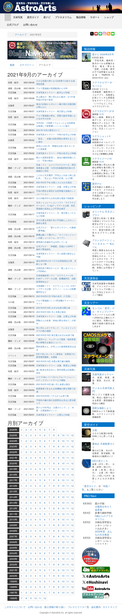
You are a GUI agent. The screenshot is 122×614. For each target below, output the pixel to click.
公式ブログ (13, 24)
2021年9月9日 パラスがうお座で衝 (52, 395)
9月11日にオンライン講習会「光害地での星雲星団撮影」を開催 (55, 355)
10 (63, 435)
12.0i (101, 114)
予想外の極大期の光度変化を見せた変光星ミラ (56, 401)
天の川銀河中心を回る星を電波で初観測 (55, 198)
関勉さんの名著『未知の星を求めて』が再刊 (56, 322)
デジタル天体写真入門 (103, 389)
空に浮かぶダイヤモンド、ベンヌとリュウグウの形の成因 (56, 329)
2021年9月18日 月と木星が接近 (51, 311)
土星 (94, 430)
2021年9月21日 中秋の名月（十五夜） (54, 296)
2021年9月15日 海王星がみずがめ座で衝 (55, 335)
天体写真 (18, 17)
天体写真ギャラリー (103, 374)
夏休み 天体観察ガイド (103, 445)
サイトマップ (110, 607)
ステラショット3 (101, 136)
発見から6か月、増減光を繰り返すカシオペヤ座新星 (55, 147)
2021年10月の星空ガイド (48, 130)
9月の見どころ (100, 461)
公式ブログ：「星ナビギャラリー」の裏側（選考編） (56, 229)
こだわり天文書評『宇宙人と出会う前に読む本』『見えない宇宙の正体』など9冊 (56, 176)
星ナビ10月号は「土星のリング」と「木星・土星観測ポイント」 (55, 409)
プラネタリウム (63, 17)
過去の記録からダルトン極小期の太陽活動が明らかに (56, 105)
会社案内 (96, 607)
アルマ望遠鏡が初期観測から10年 (52, 88)
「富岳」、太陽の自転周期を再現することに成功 (56, 140)
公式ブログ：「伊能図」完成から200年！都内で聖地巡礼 (55, 248)
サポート (95, 17)
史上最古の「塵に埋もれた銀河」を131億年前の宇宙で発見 (55, 98)
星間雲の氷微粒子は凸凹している (51, 241)
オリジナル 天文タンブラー (103, 213)
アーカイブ (21, 34)
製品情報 (81, 17)
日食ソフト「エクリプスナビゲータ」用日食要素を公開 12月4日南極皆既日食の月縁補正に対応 (56, 167)
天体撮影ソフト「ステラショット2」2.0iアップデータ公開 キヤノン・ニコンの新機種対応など (56, 288)
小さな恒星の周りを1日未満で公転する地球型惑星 (55, 82)
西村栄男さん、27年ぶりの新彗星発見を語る (56, 348)
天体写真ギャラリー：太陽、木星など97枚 (56, 186)
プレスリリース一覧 (78, 607)
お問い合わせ (30, 24)
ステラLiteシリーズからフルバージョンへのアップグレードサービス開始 (55, 378)
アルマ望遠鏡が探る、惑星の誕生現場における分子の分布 (56, 117)
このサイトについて (15, 607)
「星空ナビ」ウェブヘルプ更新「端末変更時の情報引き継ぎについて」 (56, 341)
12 (72, 435)
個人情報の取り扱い (55, 607)
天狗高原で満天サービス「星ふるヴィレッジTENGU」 (56, 269)
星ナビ (47, 17)
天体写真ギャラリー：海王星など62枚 (54, 111)
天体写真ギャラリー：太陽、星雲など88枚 (56, 365)
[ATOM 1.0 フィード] (108, 33)
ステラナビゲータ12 (103, 111)
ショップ (109, 17)
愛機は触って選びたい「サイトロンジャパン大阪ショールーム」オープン (56, 236)
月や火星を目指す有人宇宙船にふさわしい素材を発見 (56, 221)
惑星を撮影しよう (101, 408)
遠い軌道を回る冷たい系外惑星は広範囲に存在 (56, 371)
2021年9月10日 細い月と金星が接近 (53, 384)
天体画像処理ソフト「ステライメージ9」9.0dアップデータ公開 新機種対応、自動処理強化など (56, 278)
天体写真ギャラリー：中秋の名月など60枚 (56, 153)
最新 (12, 65)
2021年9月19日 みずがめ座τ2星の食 (53, 307)
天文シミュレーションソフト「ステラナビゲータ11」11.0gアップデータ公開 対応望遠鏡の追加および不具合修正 (56, 205)
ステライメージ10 (102, 158)
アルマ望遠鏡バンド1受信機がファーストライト (55, 302)
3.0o (101, 139)
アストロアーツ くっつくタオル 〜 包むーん (103, 244)
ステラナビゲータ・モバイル (103, 84)
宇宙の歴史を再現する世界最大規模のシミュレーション (56, 192)
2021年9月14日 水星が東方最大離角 (53, 361)
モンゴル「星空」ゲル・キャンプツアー (103, 309)
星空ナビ (97, 183)
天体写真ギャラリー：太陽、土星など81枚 (56, 316)
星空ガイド (33, 17)
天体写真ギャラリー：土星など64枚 (53, 414)
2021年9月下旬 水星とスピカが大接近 (54, 182)
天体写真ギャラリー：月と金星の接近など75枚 (56, 255)
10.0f (101, 161)
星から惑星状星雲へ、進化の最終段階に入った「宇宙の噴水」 (56, 159)
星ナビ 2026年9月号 (103, 54)
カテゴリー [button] (26, 65)
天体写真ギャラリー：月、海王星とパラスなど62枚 (56, 214)
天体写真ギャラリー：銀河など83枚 (53, 92)
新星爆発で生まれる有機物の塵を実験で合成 (56, 390)
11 (67, 435)
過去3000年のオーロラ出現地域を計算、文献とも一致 (56, 262)
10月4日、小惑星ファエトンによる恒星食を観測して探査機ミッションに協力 (55, 124)
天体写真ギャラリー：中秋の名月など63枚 (56, 134)
